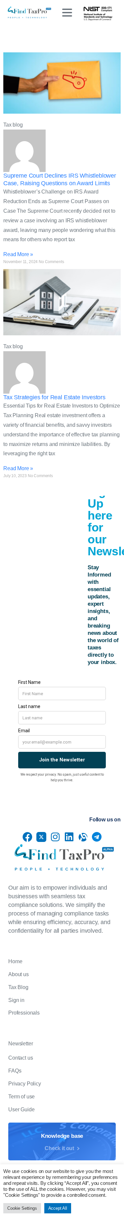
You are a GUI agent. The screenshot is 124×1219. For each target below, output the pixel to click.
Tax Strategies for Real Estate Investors (54, 397)
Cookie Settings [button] (22, 1208)
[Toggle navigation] (67, 12)
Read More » (18, 254)
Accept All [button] (57, 1208)
